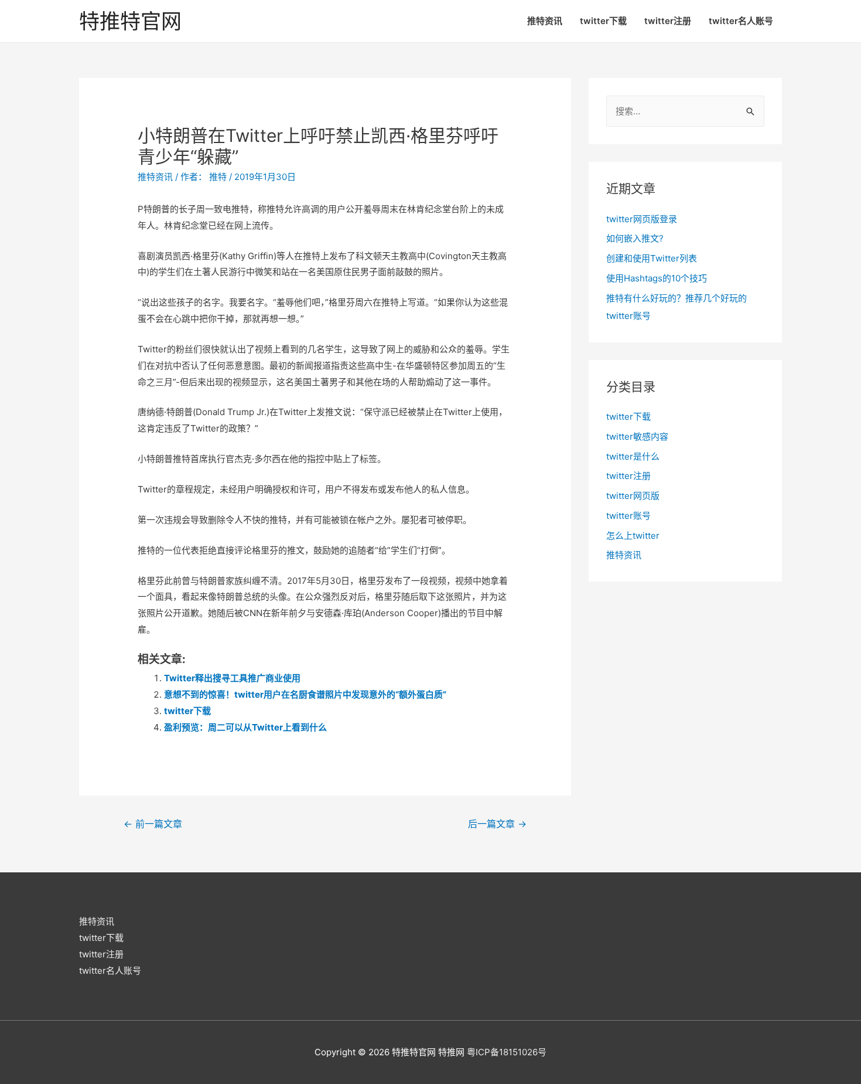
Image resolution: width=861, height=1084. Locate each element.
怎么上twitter (633, 535)
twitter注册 (667, 20)
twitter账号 (628, 515)
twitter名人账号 (741, 20)
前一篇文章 (153, 824)
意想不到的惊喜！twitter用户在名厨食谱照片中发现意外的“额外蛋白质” (305, 694)
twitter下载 (603, 20)
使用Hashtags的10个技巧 (656, 278)
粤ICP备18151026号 (506, 1052)
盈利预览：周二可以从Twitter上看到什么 (245, 727)
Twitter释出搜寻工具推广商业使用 (232, 678)
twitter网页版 (633, 495)
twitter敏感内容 (637, 436)
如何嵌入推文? (635, 238)
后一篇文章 (497, 824)
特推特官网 (130, 21)
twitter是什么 (633, 456)
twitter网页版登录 (641, 219)
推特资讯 (544, 20)
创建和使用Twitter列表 (651, 258)
